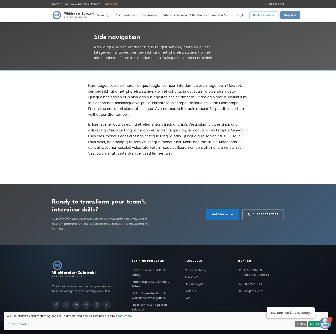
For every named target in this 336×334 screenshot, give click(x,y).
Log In (241, 15)
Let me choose (17, 324)
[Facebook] (56, 305)
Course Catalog (195, 270)
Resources (149, 15)
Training (102, 15)
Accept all (316, 324)
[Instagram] (97, 305)
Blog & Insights (194, 284)
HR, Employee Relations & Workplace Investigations (149, 295)
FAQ (187, 298)
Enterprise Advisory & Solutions (184, 15)
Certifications (125, 15)
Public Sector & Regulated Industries (149, 307)
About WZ (218, 15)
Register (290, 15)
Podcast (190, 291)
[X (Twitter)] (66, 305)
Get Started (220, 214)
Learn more (112, 4)
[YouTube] (86, 305)
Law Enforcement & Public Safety (149, 272)
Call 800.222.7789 (265, 214)
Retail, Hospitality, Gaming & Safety (151, 284)
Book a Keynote (264, 15)
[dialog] (166, 321)
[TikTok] (107, 305)
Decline (301, 324)
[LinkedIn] (76, 305)
